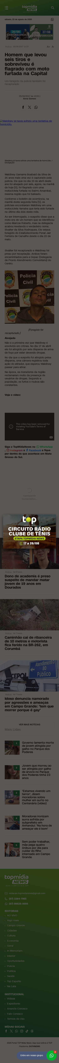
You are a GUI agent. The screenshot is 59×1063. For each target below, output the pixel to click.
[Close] (56, 514)
